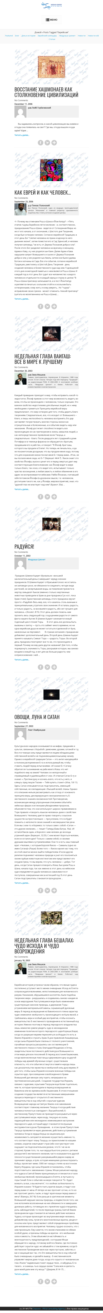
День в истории (28, 35)
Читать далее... (21, 135)
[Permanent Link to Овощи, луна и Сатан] (51, 711)
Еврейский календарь (47, 35)
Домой (38, 32)
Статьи (52, 39)
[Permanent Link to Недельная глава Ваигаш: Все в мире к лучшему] (51, 350)
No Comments (21, 100)
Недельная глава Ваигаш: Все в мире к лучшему (42, 358)
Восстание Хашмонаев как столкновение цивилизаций (46, 91)
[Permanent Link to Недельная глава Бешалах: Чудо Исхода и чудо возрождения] (51, 934)
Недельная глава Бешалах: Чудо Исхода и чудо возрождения (44, 945)
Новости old (93, 35)
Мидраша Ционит (67, 35)
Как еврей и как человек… (42, 192)
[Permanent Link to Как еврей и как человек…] (51, 186)
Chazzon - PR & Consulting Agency (49, 1308)
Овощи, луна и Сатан (37, 717)
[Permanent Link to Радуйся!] (51, 540)
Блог (17, 35)
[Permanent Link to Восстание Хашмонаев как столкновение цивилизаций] (51, 83)
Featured (9, 35)
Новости (82, 35)
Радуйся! (24, 546)
